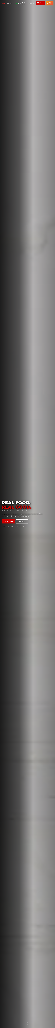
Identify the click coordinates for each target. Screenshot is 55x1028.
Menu (19, 3)
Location (32, 3)
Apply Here (39, 3)
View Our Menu (8, 521)
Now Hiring (22, 521)
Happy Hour (23, 3)
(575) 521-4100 (5, 526)
